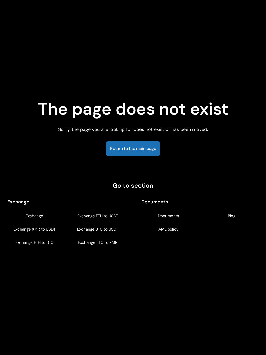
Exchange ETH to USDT (97, 216)
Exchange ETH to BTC (34, 242)
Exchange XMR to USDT (34, 229)
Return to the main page (133, 148)
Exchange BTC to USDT (97, 229)
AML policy (168, 229)
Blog (231, 216)
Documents (168, 216)
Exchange (34, 216)
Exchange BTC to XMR (97, 242)
